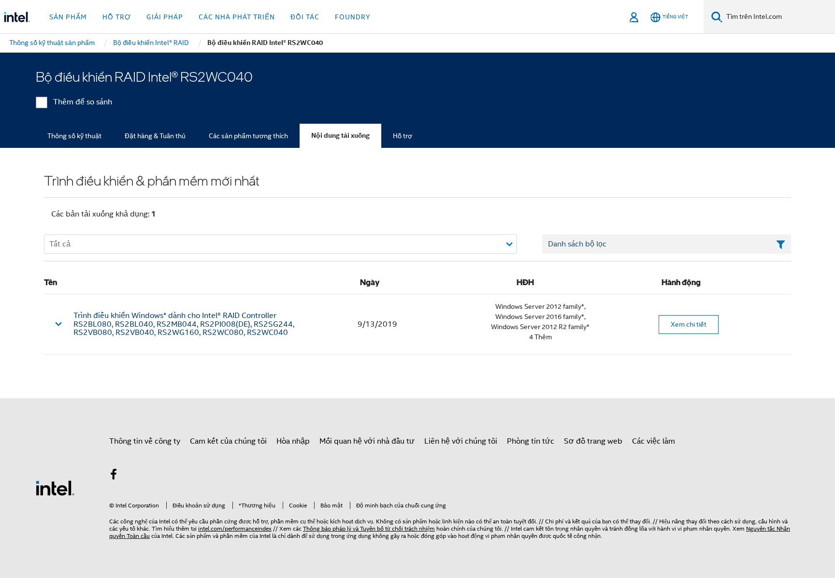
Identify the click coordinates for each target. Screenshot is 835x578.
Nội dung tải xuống (340, 135)
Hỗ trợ (402, 135)
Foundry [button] (353, 17)
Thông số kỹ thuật (74, 135)
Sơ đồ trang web (593, 441)
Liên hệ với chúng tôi (460, 441)
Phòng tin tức (530, 441)
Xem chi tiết (688, 324)
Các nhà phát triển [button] (237, 17)
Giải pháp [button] (164, 17)
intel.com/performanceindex (235, 528)
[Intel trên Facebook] (113, 476)
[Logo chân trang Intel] (55, 487)
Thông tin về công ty (144, 441)
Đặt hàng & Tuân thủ (155, 135)
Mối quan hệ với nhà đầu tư (367, 441)
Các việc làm (653, 441)
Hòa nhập (293, 441)
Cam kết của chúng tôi (228, 441)
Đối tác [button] (304, 17)
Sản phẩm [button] (68, 17)
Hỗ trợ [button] (116, 17)
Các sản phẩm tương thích (248, 135)
